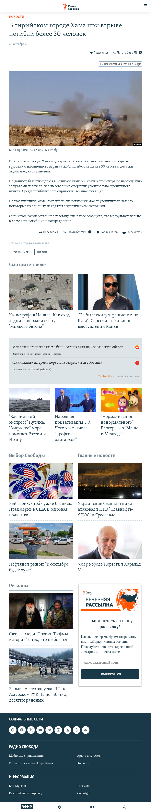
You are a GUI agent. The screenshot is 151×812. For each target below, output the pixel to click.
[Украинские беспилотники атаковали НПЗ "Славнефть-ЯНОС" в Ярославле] (110, 481)
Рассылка (83, 786)
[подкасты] (60, 807)
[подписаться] (85, 730)
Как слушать (17, 786)
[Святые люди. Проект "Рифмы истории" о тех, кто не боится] (41, 611)
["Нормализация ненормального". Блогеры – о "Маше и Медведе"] (121, 400)
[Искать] (124, 807)
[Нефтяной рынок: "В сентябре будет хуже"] (41, 541)
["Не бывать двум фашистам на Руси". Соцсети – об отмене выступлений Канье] (110, 292)
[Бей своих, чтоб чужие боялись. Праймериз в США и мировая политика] (41, 481)
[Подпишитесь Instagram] (58, 730)
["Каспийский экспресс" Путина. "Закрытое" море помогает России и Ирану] (29, 400)
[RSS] (67, 730)
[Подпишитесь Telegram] (49, 730)
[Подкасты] (76, 730)
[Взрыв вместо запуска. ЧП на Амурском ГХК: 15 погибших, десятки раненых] (41, 666)
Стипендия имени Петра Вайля (31, 763)
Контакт (83, 763)
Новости (16, 17)
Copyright (83, 793)
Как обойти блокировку (25, 793)
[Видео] (92, 807)
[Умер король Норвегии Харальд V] (110, 541)
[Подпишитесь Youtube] (40, 730)
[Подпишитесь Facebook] (22, 730)
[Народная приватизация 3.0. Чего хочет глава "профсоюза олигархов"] (75, 400)
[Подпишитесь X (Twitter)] (31, 730)
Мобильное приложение (26, 755)
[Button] (99, 52)
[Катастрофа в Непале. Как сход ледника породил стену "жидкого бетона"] (41, 292)
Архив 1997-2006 (89, 755)
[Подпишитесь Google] (13, 730)
